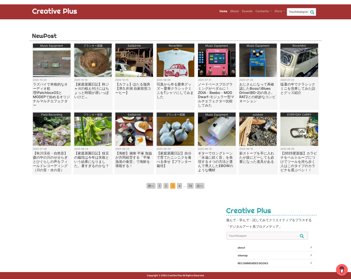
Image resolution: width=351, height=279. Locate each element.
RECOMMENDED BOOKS (253, 263)
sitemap (243, 255)
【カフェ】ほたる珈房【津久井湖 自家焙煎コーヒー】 (133, 88)
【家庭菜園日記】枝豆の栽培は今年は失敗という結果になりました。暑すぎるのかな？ (91, 159)
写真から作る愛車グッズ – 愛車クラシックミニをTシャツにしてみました (175, 90)
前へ (151, 186)
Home (223, 11)
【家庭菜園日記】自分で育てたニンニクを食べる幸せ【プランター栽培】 (174, 159)
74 (190, 186)
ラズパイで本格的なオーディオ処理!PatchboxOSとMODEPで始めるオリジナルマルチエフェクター (51, 94)
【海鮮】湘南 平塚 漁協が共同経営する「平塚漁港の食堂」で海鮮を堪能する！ (133, 159)
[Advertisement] (80, 231)
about (241, 247)
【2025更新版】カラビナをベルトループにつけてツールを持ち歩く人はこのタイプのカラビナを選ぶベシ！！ (298, 161)
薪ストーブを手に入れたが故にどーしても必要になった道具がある (256, 157)
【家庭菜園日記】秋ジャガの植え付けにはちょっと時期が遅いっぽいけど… (91, 90)
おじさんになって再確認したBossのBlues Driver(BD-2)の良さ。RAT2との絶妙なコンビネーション (257, 92)
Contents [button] (262, 11)
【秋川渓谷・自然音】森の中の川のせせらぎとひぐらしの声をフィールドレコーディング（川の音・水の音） (50, 161)
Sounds (247, 11)
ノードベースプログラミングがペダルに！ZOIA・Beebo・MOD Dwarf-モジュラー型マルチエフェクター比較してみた (216, 94)
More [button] (279, 11)
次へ (200, 186)
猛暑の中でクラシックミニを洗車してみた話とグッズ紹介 (297, 88)
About (234, 11)
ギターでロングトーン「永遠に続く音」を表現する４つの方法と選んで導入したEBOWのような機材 (215, 161)
